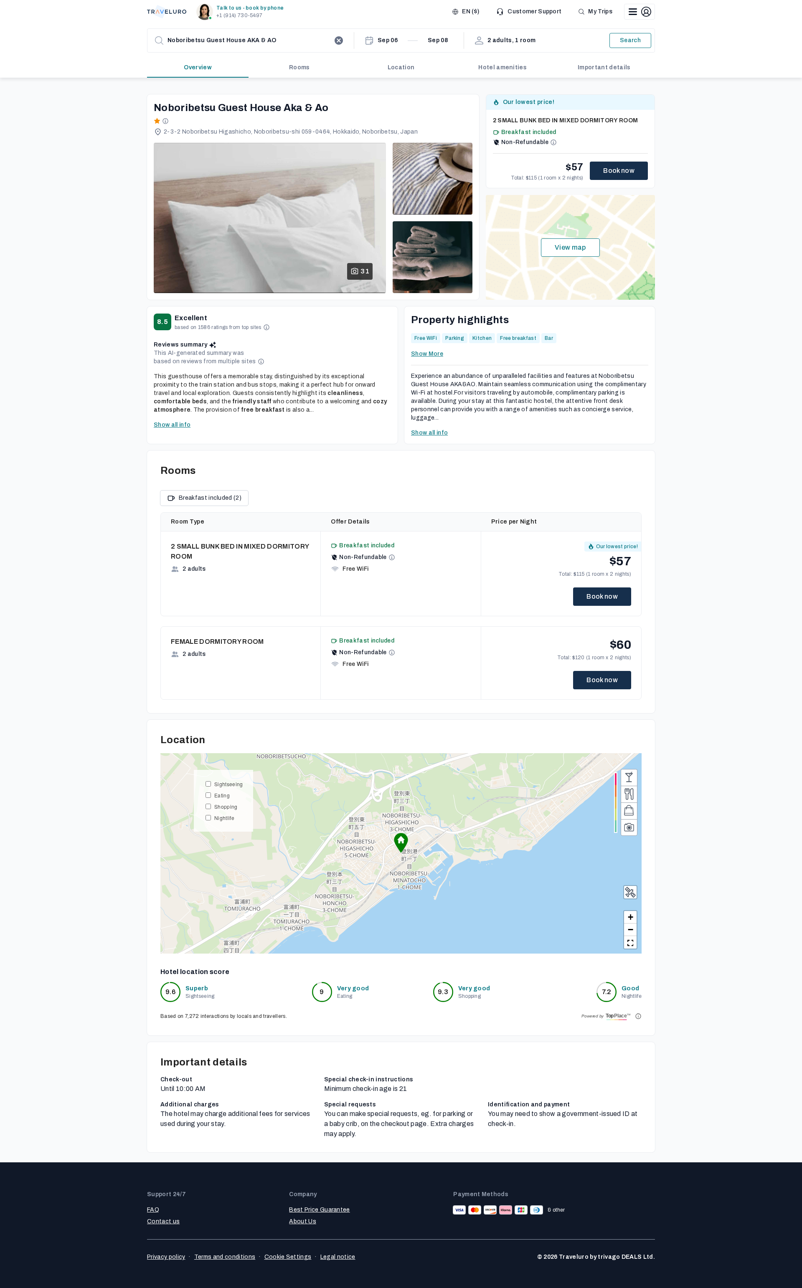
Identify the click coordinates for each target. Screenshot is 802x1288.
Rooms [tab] (299, 67)
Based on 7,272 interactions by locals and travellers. (223, 1016)
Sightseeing (228, 783)
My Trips (600, 11)
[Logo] (166, 11)
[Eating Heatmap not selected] (629, 794)
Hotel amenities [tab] (502, 67)
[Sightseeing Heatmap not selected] (629, 827)
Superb (196, 988)
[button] (241, 11)
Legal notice (337, 1257)
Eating (222, 795)
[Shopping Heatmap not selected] (629, 810)
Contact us (163, 1221)
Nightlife (224, 817)
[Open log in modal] (639, 12)
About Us (302, 1221)
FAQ (153, 1210)
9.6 (170, 991)
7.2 (607, 991)
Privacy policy (166, 1257)
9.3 (443, 991)
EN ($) (470, 11)
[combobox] (249, 40)
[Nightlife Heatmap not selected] (629, 777)
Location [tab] (401, 67)
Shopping (226, 806)
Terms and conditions (224, 1257)
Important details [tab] (604, 67)
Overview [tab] (198, 67)
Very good (353, 988)
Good (630, 988)
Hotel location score (194, 971)
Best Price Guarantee (319, 1210)
